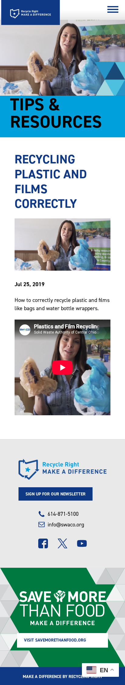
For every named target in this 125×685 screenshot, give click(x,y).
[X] (62, 543)
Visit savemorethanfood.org (55, 640)
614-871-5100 (63, 513)
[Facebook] (43, 543)
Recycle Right (30, 14)
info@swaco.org (66, 524)
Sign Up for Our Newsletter (55, 494)
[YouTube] (82, 543)
